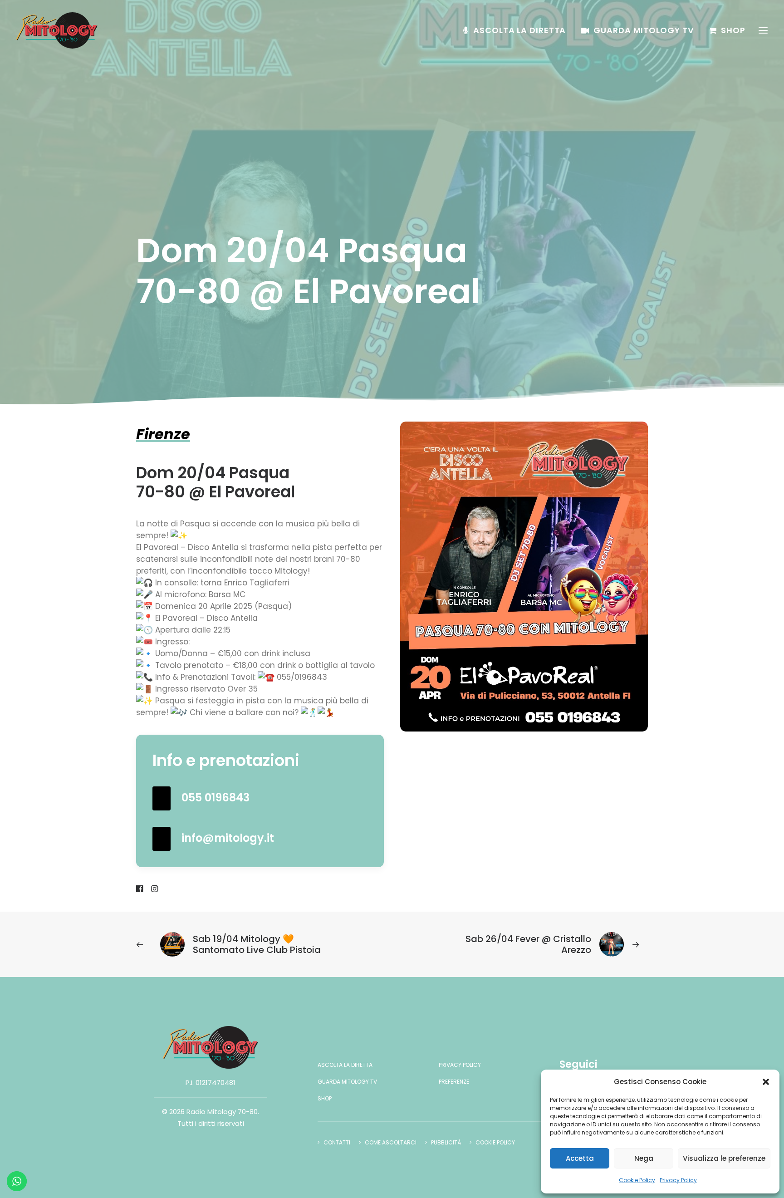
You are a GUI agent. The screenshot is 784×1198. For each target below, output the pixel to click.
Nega (643, 1158)
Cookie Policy (637, 1180)
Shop (733, 30)
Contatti (336, 1142)
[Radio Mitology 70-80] (57, 30)
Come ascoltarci (390, 1142)
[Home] (210, 1047)
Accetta (580, 1158)
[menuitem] (517, 30)
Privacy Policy (678, 1180)
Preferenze (454, 1081)
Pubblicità (446, 1142)
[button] (765, 1081)
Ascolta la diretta (519, 30)
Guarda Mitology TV (643, 30)
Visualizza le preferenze (724, 1158)
